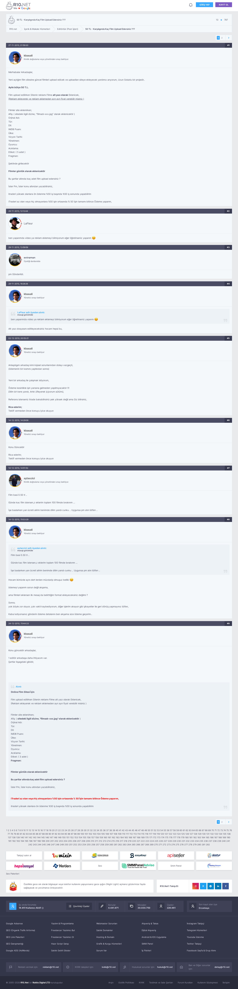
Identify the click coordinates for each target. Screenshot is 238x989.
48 (142, 830)
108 (115, 834)
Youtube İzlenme (195, 937)
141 (26, 837)
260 (111, 844)
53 (158, 830)
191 (9, 841)
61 (184, 830)
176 (170, 837)
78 (12, 834)
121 (166, 834)
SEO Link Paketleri (15, 937)
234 (197, 841)
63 (190, 830)
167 (134, 837)
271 (160, 844)
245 (44, 844)
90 (50, 834)
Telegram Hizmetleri (197, 930)
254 (84, 844)
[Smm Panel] (138, 855)
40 (117, 830)
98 (75, 834)
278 (190, 844)
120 (162, 834)
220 (134, 841)
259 (107, 844)
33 (94, 830)
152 (72, 837)
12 (30, 830)
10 (24, 830)
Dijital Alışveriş (149, 930)
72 (218, 830)
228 (170, 841)
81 (21, 834)
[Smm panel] (138, 866)
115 (142, 834)
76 (230, 830)
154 (80, 837)
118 (154, 834)
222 (143, 841)
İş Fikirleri (146, 950)
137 (9, 837)
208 (83, 841)
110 (123, 834)
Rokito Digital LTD (41, 982)
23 (62, 830)
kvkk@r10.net (109, 967)
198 (39, 841)
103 (94, 834)
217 (121, 841)
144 (38, 837)
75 (227, 830)
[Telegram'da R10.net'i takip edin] (210, 886)
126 (187, 834)
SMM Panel (147, 943)
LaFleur (28, 223)
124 (179, 834)
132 (212, 834)
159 (101, 837)
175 (166, 837)
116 (146, 834)
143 (34, 837)
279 (195, 844)
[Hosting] (214, 855)
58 (174, 830)
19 (50, 830)
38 (110, 830)
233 (192, 841)
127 (191, 834)
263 (124, 844)
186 (212, 837)
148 (55, 837)
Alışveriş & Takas (150, 923)
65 (196, 830)
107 (111, 834)
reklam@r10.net (51, 967)
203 (61, 841)
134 (220, 834)
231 (183, 841)
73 (221, 830)
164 (122, 837)
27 (75, 830)
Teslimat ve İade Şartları (161, 982)
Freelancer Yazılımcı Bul (63, 930)
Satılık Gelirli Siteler (60, 950)
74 (224, 830)
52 (155, 830)
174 (162, 837)
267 (142, 844)
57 (171, 830)
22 (59, 830)
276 (182, 844)
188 (220, 837)
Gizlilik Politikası (126, 982)
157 (93, 837)
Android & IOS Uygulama (154, 937)
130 (204, 834)
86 (37, 834)
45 (133, 830)
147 (51, 837)
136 (229, 834)
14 (36, 830)
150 (64, 837)
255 (89, 844)
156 (89, 837)
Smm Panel (175, 865)
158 (97, 837)
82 (24, 834)
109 (119, 834)
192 (14, 841)
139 (18, 837)
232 (188, 841)
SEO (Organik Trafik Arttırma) (20, 930)
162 (113, 837)
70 (212, 830)
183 (199, 837)
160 (105, 837)
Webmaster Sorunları (106, 923)
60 (181, 830)
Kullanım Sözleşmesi (208, 982)
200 (48, 841)
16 (41, 830)
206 (74, 841)
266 (138, 844)
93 (59, 834)
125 (183, 834)
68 (206, 830)
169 (143, 837)
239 (219, 841)
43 (126, 830)
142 (30, 837)
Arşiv (110, 982)
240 (224, 841)
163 (117, 837)
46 (136, 830)
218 (125, 841)
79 (15, 834)
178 (178, 837)
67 (203, 830)
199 (43, 841)
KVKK (141, 982)
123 (174, 834)
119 (158, 834)
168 (138, 837)
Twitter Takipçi (194, 943)
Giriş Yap (204, 4)
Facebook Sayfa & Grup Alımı (201, 950)
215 (113, 841)
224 (152, 841)
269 (151, 844)
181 (191, 837)
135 (224, 834)
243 (35, 844)
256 (93, 844)
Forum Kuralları (185, 982)
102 (90, 834)
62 (187, 830)
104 (99, 834)
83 (27, 834)
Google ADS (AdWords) (17, 950)
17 (44, 830)
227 (165, 841)
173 (158, 837)
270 (156, 844)
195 (26, 841)
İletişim (226, 982)
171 (150, 837)
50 (149, 830)
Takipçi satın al (24, 855)
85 (34, 834)
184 (203, 837)
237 (210, 841)
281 (203, 844)
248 (57, 844)
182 (195, 837)
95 (65, 834)
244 (39, 844)
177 (174, 837)
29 (82, 830)
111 (127, 834)
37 (107, 830)
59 (177, 830)
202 (56, 841)
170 (147, 837)
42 (123, 830)
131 (208, 834)
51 (152, 830)
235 (201, 841)
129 (199, 834)
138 (14, 837)
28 (78, 830)
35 (101, 830)
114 (139, 834)
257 (98, 844)
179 (182, 837)
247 (53, 844)
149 (59, 837)
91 (53, 834)
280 (199, 844)
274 (173, 844)
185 (207, 837)
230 (179, 841)
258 (102, 844)
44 (129, 830)
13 (33, 830)
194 (22, 841)
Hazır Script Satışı (60, 943)
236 (206, 841)
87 (40, 834)
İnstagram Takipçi (195, 923)
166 (130, 837)
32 (91, 830)
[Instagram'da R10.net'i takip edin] (195, 886)
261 (115, 844)
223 (147, 841)
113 (135, 834)
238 (215, 841)
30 (85, 830)
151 (67, 837)
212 (100, 841)
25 (69, 830)
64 (193, 830)
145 (43, 837)
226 (161, 841)
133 (216, 834)
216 (117, 841)
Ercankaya (204, 908)
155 (84, 837)
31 (88, 830)
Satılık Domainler (104, 930)
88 (43, 834)
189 (224, 837)
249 (62, 844)
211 (96, 841)
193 (18, 841)
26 (72, 830)
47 (139, 830)
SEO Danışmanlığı (14, 943)
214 (109, 841)
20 (53, 830)
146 (47, 837)
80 (18, 834)
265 (134, 844)
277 (186, 844)
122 (170, 834)
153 (76, 837)
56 (168, 830)
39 (114, 830)
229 (174, 841)
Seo (100, 865)
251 (71, 844)
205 (70, 841)
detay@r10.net (222, 967)
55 (165, 830)
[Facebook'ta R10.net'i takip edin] (225, 886)
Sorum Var (101, 950)
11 (27, 830)
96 (69, 834)
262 (120, 844)
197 (35, 841)
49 (145, 830)
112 (131, 834)
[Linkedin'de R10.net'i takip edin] (218, 886)
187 (216, 837)
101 (86, 834)
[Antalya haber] (100, 855)
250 (66, 844)
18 (47, 830)
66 (200, 830)
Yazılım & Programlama (62, 923)
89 (46, 834)
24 (66, 830)
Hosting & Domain (105, 937)
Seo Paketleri (12, 873)
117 (150, 834)
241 (228, 841)
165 (126, 837)
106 (107, 834)
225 (156, 841)
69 (209, 830)
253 (80, 844)
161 (109, 837)
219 (129, 841)
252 (75, 844)
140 (22, 837)
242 (30, 844)
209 (88, 841)
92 (56, 834)
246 (48, 844)
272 (164, 844)
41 (120, 830)
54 (161, 830)
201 (52, 841)
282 (208, 844)
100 (82, 834)
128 (195, 834)
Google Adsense (14, 923)
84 (30, 834)
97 (72, 834)
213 (104, 841)
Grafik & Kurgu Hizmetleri (109, 943)
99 (78, 834)
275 (177, 844)
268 (147, 844)
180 (187, 837)
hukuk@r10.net (165, 967)
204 (65, 841)
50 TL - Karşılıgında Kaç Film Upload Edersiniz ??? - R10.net (19, 5)
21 (56, 830)
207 (79, 841)
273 (169, 844)
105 (103, 834)
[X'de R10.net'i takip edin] (203, 886)
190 (228, 837)
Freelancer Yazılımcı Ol (62, 937)
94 (62, 834)
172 (154, 837)
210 (92, 841)
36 (104, 830)
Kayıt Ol (223, 4)
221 (138, 841)
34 (97, 830)
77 (9, 834)
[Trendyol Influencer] (62, 855)
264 (129, 844)
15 (39, 830)
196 (31, 841)
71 (216, 830)
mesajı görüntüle (25, 315)
